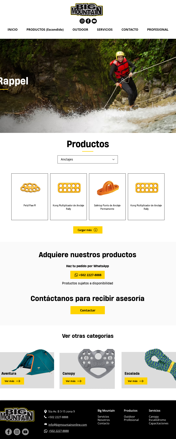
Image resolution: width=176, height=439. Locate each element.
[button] (45, 30)
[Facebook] (88, 21)
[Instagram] (82, 21)
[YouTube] (94, 21)
